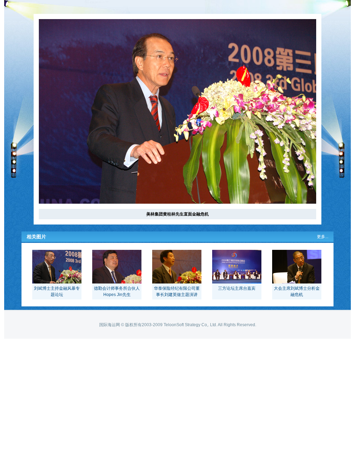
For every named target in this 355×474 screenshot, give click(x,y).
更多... (322, 236)
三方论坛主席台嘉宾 (237, 288)
